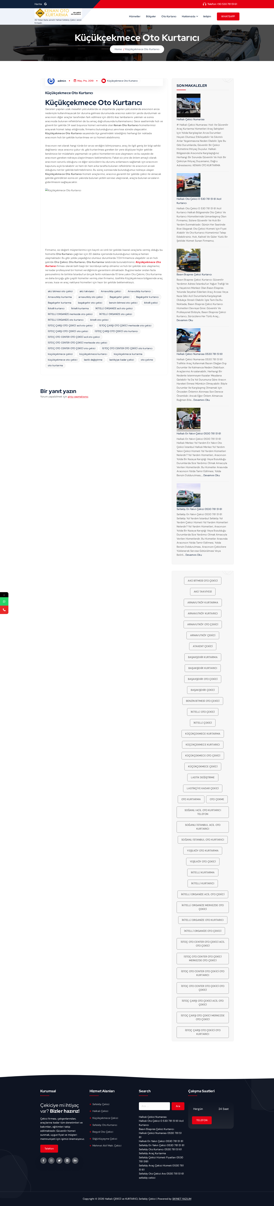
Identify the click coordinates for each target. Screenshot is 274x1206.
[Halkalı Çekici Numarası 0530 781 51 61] (188, 340)
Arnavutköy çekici (111, 291)
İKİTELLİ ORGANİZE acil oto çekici (114, 308)
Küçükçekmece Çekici (105, 1118)
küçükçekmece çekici (60, 354)
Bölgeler (151, 16)
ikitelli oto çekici (99, 319)
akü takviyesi (87, 291)
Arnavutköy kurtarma (60, 297)
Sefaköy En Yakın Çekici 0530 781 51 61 (199, 509)
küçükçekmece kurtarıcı (93, 354)
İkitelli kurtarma (80, 308)
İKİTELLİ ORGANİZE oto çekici (115, 314)
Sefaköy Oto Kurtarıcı (104, 1125)
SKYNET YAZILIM (181, 1198)
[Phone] (4, 610)
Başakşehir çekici (119, 297)
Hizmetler (134, 16)
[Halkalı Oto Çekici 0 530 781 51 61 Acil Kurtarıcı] (188, 185)
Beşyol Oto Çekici (102, 1131)
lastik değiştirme (93, 359)
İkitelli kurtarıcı (56, 308)
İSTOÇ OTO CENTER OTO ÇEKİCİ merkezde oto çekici (77, 342)
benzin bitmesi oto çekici (123, 302)
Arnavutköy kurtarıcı (139, 291)
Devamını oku (185, 320)
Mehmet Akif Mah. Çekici (106, 1145)
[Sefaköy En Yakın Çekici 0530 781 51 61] (188, 495)
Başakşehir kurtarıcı (147, 297)
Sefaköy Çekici (100, 1104)
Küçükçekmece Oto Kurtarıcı (142, 49)
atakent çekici (203, 646)
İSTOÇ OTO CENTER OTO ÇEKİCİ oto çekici (71, 348)
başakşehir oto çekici (90, 302)
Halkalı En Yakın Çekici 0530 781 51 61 (199, 433)
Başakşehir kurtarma (59, 302)
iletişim (207, 16)
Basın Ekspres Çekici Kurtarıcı (194, 274)
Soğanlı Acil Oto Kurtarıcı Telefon (203, 812)
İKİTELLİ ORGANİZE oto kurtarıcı (65, 319)
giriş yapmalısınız (78, 396)
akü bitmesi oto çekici (60, 291)
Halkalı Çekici (100, 1111)
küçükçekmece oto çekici (62, 359)
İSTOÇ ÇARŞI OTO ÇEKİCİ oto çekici (68, 331)
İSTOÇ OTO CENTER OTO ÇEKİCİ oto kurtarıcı (127, 348)
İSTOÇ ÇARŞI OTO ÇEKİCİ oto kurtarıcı (116, 331)
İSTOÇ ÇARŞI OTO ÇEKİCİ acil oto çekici (70, 325)
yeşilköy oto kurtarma (202, 850)
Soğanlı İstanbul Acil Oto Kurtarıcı (202, 826)
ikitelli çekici (151, 302)
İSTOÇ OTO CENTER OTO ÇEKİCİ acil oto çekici (74, 337)
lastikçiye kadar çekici (121, 359)
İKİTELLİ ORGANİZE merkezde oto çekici (70, 314)
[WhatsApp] (4, 601)
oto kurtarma (55, 365)
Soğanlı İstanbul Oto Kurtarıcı (202, 839)
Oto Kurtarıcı (168, 16)
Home (118, 49)
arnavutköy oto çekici (90, 297)
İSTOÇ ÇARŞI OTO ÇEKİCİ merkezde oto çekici (125, 325)
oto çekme (147, 359)
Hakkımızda (189, 16)
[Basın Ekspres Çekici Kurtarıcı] (188, 260)
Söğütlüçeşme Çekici (104, 1138)
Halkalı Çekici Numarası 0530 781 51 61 (199, 354)
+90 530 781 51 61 (227, 4)
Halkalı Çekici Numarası (191, 119)
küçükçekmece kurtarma (128, 354)
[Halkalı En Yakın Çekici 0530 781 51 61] (188, 420)
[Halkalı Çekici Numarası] (188, 105)
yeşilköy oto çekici (203, 861)
